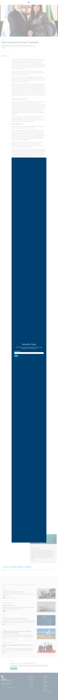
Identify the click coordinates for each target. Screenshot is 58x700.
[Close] (45, 158)
